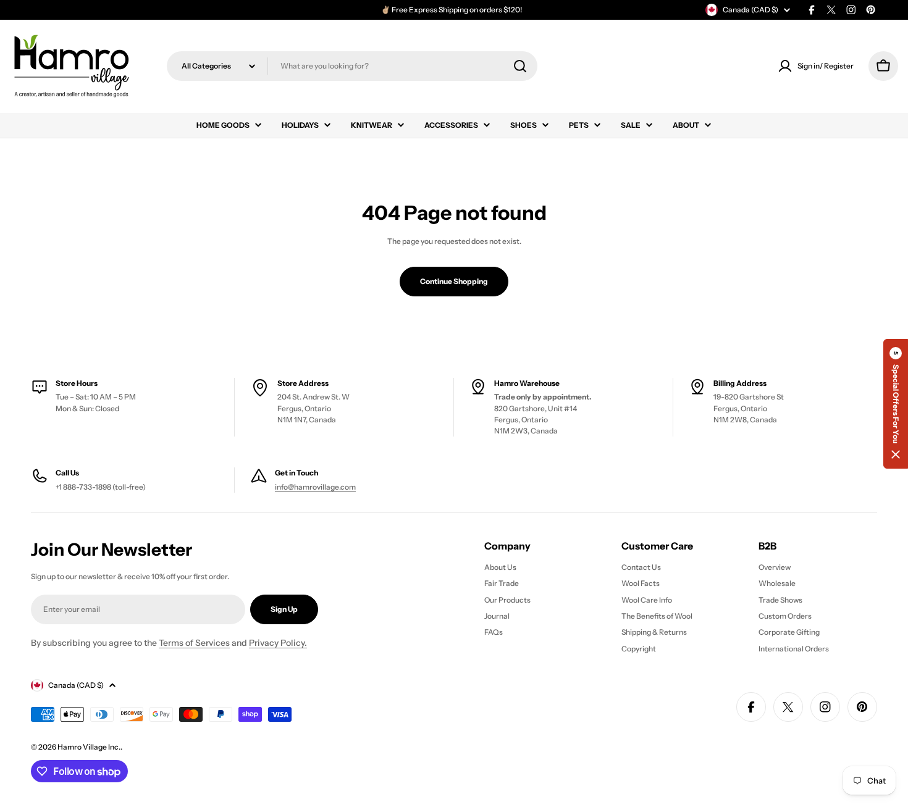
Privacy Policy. (278, 642)
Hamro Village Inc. (88, 746)
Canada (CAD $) (750, 9)
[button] (895, 404)
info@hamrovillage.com (315, 486)
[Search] (520, 66)
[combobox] (352, 66)
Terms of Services (194, 642)
